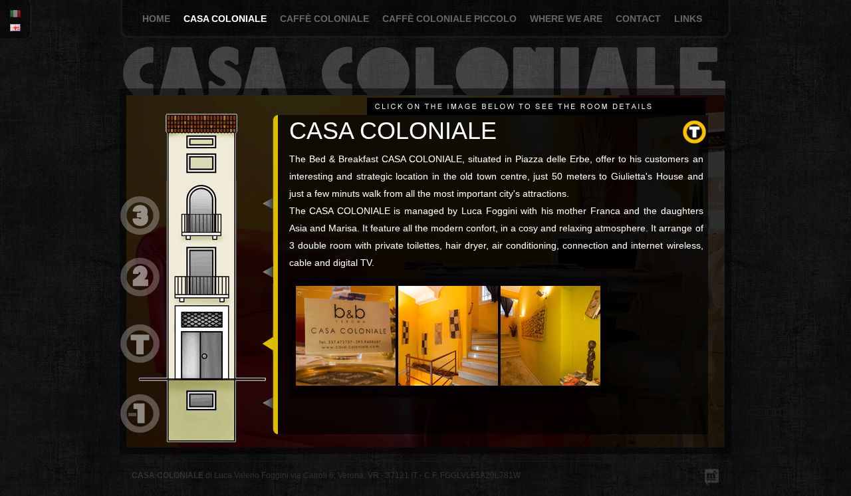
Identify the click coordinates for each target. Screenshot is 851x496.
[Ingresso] (140, 376)
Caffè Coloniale (324, 18)
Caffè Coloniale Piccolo (449, 18)
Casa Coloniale (225, 18)
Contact (638, 18)
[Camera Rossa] (140, 430)
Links (688, 18)
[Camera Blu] (140, 242)
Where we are (566, 18)
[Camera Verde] (140, 307)
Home (156, 18)
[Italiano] (12, 14)
